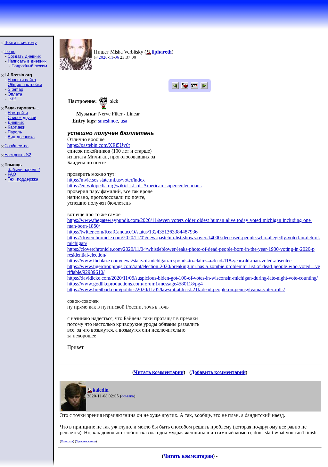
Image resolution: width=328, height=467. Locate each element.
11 (111, 57)
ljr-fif (12, 99)
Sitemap (15, 89)
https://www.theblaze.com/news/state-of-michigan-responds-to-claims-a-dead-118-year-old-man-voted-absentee (179, 260)
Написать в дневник (27, 61)
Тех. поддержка (23, 179)
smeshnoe (108, 120)
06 (117, 57)
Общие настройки (25, 84)
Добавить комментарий (218, 372)
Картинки (16, 127)
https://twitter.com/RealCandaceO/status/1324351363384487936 (132, 231)
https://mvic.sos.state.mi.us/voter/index (106, 180)
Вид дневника (21, 136)
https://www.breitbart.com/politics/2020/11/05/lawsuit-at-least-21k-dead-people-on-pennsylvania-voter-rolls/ (176, 289)
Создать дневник (24, 56)
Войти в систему (20, 42)
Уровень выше (86, 441)
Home (9, 51)
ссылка (127, 396)
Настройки (18, 112)
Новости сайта (22, 79)
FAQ (12, 174)
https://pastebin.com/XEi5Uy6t (98, 145)
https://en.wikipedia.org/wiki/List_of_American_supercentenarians (134, 185)
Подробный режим (29, 66)
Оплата (15, 94)
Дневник (16, 122)
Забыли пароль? (24, 169)
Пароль (15, 132)
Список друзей (22, 117)
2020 (103, 57)
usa (123, 120)
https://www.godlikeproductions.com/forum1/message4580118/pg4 (135, 283)
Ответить (67, 441)
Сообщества (16, 145)
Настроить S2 (17, 154)
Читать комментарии (159, 372)
